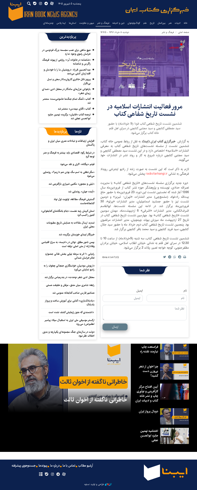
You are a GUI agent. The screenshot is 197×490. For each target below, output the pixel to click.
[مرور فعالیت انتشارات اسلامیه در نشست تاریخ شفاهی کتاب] (144, 66)
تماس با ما (69, 465)
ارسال (115, 326)
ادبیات (178, 23)
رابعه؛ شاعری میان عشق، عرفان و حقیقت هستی (70, 285)
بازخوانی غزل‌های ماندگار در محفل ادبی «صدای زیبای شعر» (66, 91)
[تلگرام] (58, 474)
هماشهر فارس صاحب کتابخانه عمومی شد (73, 293)
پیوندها (43, 465)
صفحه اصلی (183, 32)
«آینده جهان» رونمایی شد (81, 191)
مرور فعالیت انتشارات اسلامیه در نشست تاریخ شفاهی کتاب (144, 110)
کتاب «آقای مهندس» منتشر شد (74, 109)
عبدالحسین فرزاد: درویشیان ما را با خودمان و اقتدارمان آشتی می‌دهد (67, 72)
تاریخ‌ (152, 23)
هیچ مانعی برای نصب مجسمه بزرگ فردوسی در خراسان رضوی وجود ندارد (66, 52)
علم (145, 23)
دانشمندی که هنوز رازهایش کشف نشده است (71, 312)
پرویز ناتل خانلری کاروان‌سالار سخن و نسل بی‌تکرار (69, 81)
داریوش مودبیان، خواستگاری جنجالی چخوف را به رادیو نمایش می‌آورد (69, 268)
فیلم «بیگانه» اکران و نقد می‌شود (77, 164)
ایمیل (139, 290)
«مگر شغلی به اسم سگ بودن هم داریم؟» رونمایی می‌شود (68, 174)
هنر (170, 23)
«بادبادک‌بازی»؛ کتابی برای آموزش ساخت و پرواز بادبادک (69, 303)
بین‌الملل (161, 23)
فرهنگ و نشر (103, 23)
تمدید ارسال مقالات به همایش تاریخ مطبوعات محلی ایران (70, 225)
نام (185, 290)
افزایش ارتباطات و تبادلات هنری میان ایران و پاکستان (71, 143)
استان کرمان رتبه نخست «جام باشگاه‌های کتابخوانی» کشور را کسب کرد (67, 213)
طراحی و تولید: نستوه (94, 484)
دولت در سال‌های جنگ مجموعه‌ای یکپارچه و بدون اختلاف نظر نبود (68, 334)
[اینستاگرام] (52, 474)
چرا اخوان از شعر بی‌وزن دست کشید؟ (148, 371)
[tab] (78, 131)
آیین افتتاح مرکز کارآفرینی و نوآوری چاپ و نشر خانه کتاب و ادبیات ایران (146, 393)
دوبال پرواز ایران (148, 411)
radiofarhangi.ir (157, 173)
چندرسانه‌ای (48, 23)
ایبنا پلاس (61, 23)
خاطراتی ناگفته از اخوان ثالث (95, 400)
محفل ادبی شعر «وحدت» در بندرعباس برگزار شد (69, 277)
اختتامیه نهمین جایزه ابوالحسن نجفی (149, 435)
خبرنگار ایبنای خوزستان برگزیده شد (76, 234)
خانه (185, 23)
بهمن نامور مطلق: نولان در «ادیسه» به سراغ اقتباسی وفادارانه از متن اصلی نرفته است (67, 244)
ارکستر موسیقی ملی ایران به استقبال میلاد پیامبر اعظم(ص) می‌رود (69, 322)
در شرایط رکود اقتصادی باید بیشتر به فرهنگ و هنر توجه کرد (68, 155)
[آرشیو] (40, 474)
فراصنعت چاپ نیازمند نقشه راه (149, 349)
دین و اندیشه (118, 23)
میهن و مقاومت (86, 23)
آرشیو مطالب (85, 465)
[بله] (46, 474)
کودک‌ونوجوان (134, 23)
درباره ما (55, 465)
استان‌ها (72, 23)
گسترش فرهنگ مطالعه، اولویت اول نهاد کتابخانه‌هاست (74, 201)
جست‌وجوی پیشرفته (24, 465)
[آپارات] (64, 474)
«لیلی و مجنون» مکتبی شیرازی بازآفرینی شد (71, 184)
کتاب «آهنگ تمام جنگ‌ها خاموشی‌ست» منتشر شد (67, 101)
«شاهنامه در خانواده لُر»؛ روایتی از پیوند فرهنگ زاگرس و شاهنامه (66, 62)
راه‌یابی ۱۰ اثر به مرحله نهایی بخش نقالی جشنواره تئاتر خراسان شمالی (69, 256)
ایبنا (157, 10)
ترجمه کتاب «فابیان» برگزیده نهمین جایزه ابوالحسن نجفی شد (69, 116)
